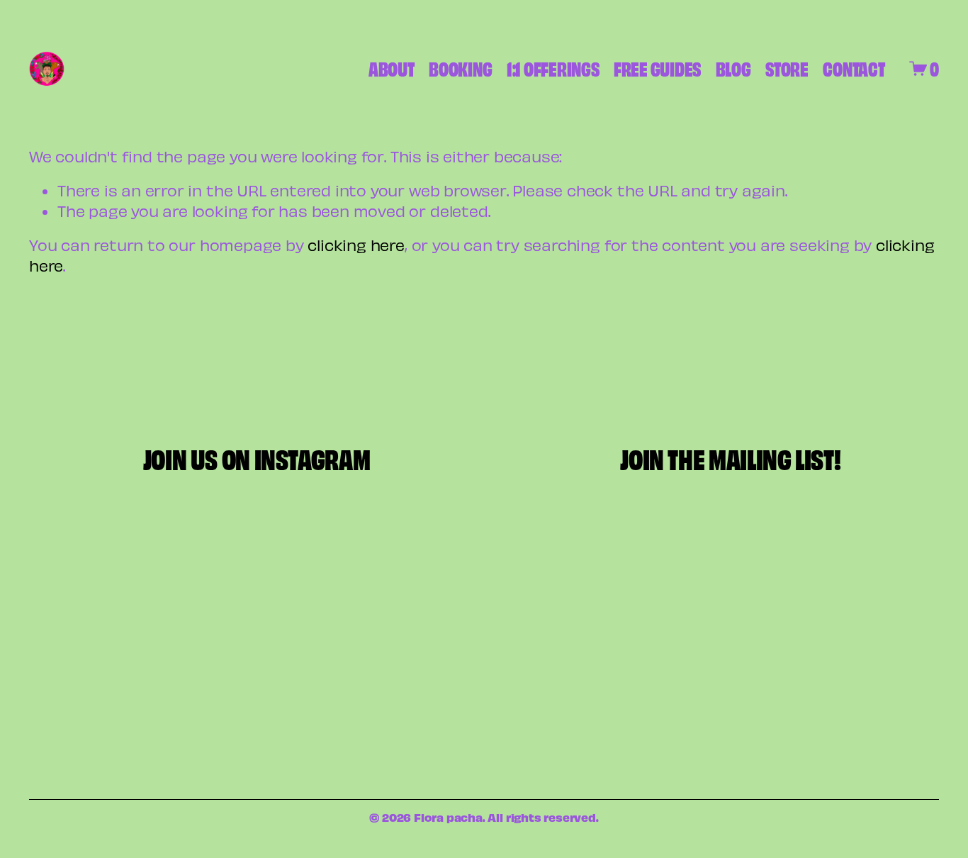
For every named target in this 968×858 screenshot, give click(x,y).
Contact (853, 68)
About (391, 68)
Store (787, 68)
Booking (460, 68)
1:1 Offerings (553, 68)
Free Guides (657, 68)
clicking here (356, 244)
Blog (733, 68)
